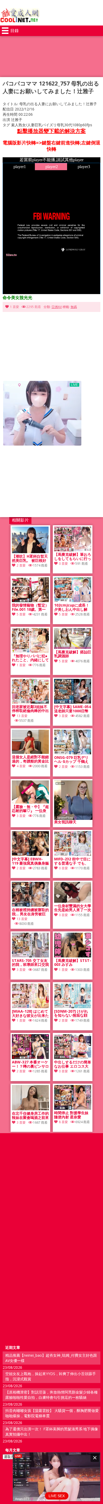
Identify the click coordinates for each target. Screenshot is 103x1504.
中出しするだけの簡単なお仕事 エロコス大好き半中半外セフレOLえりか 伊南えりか (72, 1064)
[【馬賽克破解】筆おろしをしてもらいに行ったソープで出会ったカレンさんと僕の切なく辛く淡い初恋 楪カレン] (72, 549)
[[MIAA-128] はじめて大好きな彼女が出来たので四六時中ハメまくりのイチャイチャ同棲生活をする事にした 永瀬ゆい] (30, 1006)
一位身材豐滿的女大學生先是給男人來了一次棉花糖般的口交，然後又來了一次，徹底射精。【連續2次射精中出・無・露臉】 (72, 908)
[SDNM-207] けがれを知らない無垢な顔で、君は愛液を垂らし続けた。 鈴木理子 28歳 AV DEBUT (72, 1013)
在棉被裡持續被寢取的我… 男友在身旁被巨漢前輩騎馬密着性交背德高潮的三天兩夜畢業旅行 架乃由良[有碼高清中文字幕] (30, 912)
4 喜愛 (21, 766)
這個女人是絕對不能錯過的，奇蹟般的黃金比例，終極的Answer (30, 759)
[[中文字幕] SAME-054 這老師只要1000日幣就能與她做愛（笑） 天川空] (72, 702)
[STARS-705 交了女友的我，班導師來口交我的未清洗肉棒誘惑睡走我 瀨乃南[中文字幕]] (30, 955)
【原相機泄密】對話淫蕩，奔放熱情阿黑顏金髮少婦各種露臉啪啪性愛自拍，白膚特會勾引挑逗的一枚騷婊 (51, 1395)
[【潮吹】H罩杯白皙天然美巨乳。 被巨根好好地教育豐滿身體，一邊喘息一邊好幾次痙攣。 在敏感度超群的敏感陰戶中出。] (30, 551)
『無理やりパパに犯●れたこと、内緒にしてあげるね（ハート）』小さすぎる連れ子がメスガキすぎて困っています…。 (30, 658)
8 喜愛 (63, 1122)
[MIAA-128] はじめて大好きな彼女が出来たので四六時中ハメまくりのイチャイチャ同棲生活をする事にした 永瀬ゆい (30, 1013)
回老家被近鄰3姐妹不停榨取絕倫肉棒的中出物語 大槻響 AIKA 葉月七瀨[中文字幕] (30, 709)
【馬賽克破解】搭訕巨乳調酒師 (72, 654)
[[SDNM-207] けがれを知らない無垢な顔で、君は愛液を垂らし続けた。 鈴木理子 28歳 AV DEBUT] (72, 1006)
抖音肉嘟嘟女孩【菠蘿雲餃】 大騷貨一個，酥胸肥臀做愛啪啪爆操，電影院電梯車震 (52, 1413)
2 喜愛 (21, 565)
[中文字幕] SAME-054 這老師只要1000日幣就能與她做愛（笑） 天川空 (72, 709)
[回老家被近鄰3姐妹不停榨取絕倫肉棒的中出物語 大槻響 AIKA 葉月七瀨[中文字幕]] (30, 702)
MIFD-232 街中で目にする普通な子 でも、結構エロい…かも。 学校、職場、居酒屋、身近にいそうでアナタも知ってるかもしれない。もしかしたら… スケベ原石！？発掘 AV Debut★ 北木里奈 (72, 861)
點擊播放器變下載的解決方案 (51, 131)
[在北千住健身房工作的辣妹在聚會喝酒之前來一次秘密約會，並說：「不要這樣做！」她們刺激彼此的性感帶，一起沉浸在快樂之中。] (30, 1108)
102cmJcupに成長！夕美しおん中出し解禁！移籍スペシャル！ (72, 607)
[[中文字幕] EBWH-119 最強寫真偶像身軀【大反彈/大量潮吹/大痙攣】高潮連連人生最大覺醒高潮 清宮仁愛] (30, 854)
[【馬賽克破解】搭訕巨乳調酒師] (72, 647)
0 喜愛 (63, 563)
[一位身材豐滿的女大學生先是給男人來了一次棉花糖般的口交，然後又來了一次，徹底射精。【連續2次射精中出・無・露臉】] (72, 901)
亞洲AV (57, 307)
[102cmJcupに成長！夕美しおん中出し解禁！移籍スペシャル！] (72, 600)
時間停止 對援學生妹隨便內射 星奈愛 (71, 1115)
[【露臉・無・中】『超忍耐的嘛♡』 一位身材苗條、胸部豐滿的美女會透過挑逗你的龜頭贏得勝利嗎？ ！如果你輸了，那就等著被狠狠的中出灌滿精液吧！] (30, 802)
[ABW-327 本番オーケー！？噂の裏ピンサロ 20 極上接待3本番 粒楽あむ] (30, 1057)
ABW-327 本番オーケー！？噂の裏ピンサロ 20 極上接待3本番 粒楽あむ (30, 1064)
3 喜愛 (63, 716)
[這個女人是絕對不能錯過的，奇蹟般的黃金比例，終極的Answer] (30, 752)
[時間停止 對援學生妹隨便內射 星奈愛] (72, 1108)
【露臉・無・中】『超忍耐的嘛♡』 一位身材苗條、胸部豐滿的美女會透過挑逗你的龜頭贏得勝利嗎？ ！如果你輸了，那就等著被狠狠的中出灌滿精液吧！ (30, 809)
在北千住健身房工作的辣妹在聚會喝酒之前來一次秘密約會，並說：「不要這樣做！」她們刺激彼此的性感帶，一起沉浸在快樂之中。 (30, 1115)
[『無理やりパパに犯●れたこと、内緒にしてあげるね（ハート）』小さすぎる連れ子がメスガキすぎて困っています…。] (30, 651)
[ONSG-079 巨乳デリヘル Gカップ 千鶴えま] (72, 752)
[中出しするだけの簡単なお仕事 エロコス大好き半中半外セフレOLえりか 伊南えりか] (72, 1057)
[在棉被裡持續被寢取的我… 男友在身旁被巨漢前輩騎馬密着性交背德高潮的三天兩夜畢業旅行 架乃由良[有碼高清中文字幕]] (30, 905)
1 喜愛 (14, 307)
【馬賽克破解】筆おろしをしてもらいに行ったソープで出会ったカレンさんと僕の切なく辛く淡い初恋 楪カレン (72, 556)
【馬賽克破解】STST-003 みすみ (72, 962)
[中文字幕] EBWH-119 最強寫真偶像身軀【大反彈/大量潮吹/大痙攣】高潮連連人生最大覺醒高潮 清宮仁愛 (30, 861)
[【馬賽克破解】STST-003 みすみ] (72, 955)
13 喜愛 (22, 716)
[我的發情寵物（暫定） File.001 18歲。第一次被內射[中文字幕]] (30, 600)
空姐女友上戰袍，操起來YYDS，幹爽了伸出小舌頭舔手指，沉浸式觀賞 (50, 1376)
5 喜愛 (21, 614)
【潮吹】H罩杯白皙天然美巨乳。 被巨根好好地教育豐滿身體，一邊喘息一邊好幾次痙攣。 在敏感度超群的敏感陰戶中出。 (30, 558)
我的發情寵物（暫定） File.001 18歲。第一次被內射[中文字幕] (30, 607)
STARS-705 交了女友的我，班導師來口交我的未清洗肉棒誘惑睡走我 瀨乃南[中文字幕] (30, 962)
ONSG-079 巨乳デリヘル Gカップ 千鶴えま (71, 759)
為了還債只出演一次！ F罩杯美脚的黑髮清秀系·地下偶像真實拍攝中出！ (51, 1431)
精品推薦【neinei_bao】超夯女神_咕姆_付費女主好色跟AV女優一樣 (51, 1358)
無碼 (74, 307)
